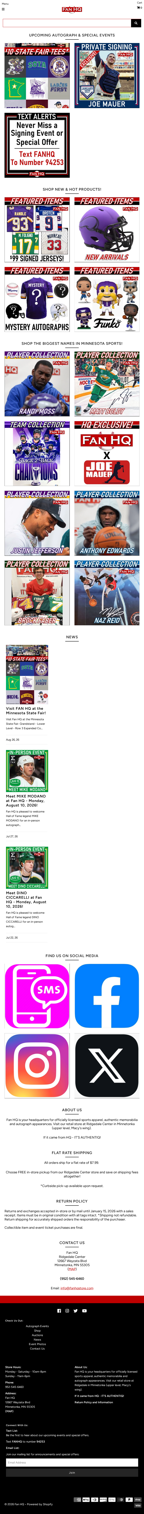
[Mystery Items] (37, 299)
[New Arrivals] (107, 229)
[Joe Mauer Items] (107, 453)
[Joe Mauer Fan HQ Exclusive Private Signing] (107, 75)
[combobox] (72, 23)
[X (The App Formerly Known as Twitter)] (107, 1065)
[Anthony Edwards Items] (107, 523)
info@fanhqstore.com (77, 1288)
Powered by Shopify (40, 1504)
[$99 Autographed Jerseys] (37, 229)
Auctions (37, 1335)
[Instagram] (37, 1065)
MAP (72, 1269)
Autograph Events (37, 1326)
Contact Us (37, 1348)
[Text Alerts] (37, 145)
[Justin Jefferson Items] (37, 523)
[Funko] (107, 299)
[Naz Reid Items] (107, 593)
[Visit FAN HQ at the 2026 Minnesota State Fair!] (37, 75)
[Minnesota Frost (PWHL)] (37, 453)
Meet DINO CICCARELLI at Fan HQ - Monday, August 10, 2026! (26, 900)
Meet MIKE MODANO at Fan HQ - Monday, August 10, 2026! (26, 800)
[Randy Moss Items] (37, 383)
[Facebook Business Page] (107, 996)
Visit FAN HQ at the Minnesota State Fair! (26, 710)
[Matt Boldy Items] (107, 383)
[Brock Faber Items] (37, 593)
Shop (37, 1330)
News (37, 1339)
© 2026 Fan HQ (14, 1504)
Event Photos (37, 1344)
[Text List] (37, 996)
